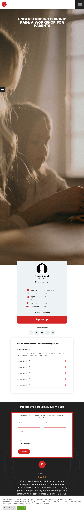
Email (45, 422)
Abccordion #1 (24, 350)
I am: (19, 441)
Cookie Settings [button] (9, 508)
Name (20, 422)
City (45, 432)
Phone (20, 432)
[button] (42, 349)
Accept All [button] (21, 508)
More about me (42, 282)
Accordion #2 (23, 361)
